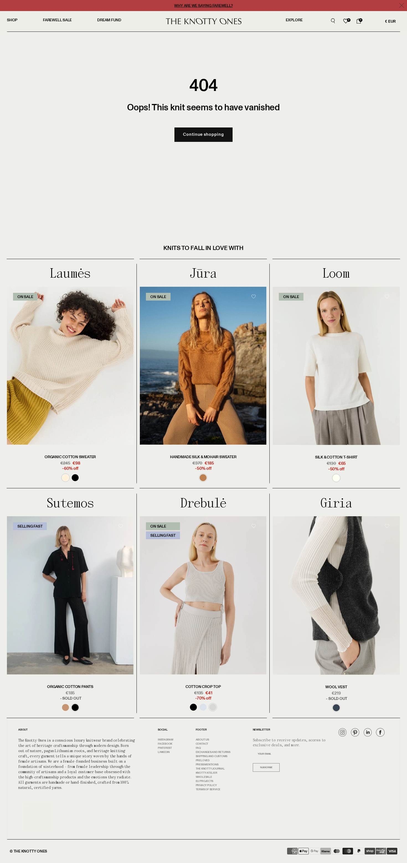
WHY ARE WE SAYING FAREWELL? (203, 5)
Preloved (203, 760)
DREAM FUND (109, 20)
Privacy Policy (206, 785)
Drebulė (203, 503)
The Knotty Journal (210, 769)
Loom (336, 273)
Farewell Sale (57, 20)
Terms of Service (208, 789)
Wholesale (204, 777)
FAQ (198, 748)
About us (202, 740)
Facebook (165, 744)
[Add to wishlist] (122, 305)
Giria (336, 503)
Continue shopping (203, 134)
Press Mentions (207, 764)
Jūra (203, 273)
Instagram (165, 740)
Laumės (70, 273)
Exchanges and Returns (213, 752)
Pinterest (165, 748)
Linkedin (164, 752)
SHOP (12, 20)
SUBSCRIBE (266, 767)
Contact (202, 744)
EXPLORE (294, 20)
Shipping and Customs (212, 756)
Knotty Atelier (206, 773)
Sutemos (70, 503)
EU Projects (204, 781)
